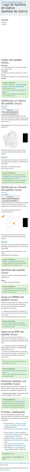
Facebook (4, 24)
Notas (16, 463)
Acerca (2, 463)
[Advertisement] (15, 42)
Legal (6, 463)
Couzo (4, 157)
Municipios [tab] (4, 106)
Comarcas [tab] (4, 108)
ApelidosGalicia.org (23, 463)
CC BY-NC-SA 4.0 (5, 470)
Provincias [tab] (4, 193)
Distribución (10, 112)
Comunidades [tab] (5, 194)
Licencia (11, 463)
